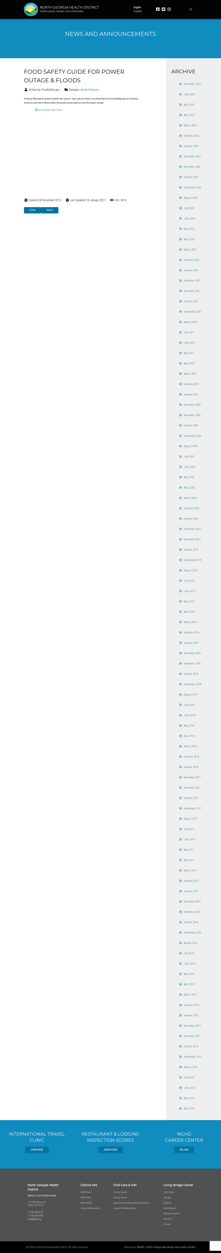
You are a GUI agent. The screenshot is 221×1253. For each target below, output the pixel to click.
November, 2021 (191, 291)
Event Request (169, 1208)
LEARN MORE (37, 1149)
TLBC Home (168, 1192)
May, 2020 (188, 477)
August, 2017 (190, 818)
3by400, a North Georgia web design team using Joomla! (166, 1247)
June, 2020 (189, 466)
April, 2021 (189, 363)
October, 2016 (190, 922)
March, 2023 (190, 125)
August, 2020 (190, 446)
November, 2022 (191, 166)
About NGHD (86, 1203)
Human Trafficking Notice (124, 1208)
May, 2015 (188, 1098)
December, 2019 (192, 529)
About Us (167, 1219)
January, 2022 (190, 270)
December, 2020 (192, 404)
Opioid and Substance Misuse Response (131, 1203)
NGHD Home (86, 1192)
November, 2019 (191, 539)
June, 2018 (189, 715)
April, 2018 (189, 736)
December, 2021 (192, 280)
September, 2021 (192, 311)
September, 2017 (192, 808)
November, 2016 (191, 911)
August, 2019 (190, 570)
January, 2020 (190, 518)
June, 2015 (189, 1087)
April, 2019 (189, 611)
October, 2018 (190, 673)
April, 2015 (189, 1108)
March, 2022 (190, 249)
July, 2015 (188, 1077)
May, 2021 (188, 353)
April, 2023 (189, 115)
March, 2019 (190, 622)
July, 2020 (188, 456)
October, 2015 (190, 1046)
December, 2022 (192, 156)
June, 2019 (189, 591)
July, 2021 (188, 332)
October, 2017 (190, 798)
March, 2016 (190, 994)
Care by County (120, 1192)
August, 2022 (190, 197)
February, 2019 (191, 632)
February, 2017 (191, 880)
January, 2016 (190, 1015)
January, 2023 (190, 146)
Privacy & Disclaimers (90, 1208)
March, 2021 (190, 373)
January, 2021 (190, 394)
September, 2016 (192, 932)
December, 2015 (192, 1025)
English (137, 7)
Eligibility (167, 1203)
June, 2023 (189, 94)
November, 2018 (191, 663)
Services (167, 1197)
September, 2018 (192, 684)
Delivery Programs (171, 1213)
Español (138, 11)
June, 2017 (189, 839)
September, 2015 (192, 1056)
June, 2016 (189, 963)
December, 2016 (192, 901)
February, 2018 (191, 756)
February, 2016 (191, 1005)
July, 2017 (188, 829)
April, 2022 (189, 239)
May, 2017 (188, 849)
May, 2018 (188, 725)
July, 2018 (188, 704)
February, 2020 (191, 508)
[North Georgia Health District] (31, 9)
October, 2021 (190, 301)
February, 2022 (191, 259)
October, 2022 (190, 177)
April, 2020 (189, 487)
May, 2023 (188, 104)
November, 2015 (191, 1036)
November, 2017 (191, 787)
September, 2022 (192, 187)
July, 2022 (188, 208)
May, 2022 (188, 228)
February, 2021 (191, 384)
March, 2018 (190, 746)
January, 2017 (190, 891)
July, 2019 (188, 580)
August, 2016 (190, 942)
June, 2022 (189, 218)
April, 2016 (189, 984)
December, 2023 (192, 84)
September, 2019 (192, 560)
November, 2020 (191, 415)
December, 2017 (192, 777)
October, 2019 (190, 549)
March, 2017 (190, 870)
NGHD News (86, 1197)
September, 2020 (192, 435)
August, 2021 (190, 322)
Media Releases (89, 90)
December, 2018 (192, 653)
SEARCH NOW (110, 1149)
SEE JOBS (184, 1149)
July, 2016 (188, 953)
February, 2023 (191, 135)
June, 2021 (189, 342)
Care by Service (120, 1197)
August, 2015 (190, 1067)
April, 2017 (189, 860)
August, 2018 (190, 694)
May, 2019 (188, 601)
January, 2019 (190, 642)
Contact (167, 1224)
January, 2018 (190, 767)
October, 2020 (190, 425)
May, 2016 (188, 974)
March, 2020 (190, 497)
